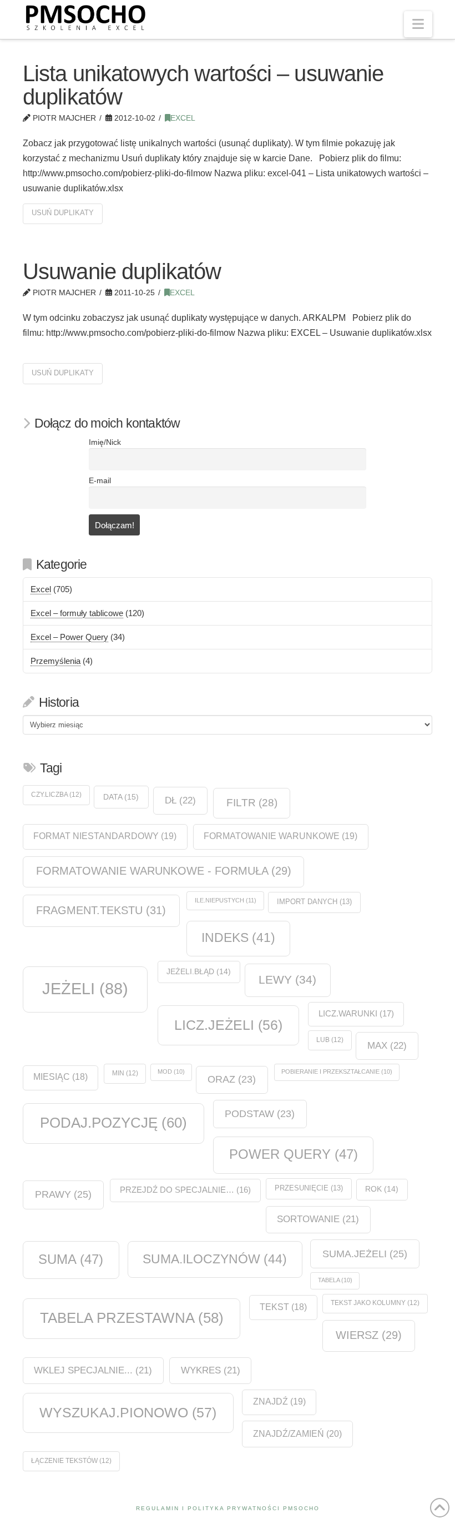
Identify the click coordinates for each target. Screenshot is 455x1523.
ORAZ (232, 1079)
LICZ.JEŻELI (228, 1025)
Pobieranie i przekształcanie (336, 1071)
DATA (121, 796)
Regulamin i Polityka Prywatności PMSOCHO (228, 1508)
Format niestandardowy (104, 836)
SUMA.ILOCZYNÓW (215, 1259)
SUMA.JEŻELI (364, 1253)
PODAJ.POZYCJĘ (113, 1122)
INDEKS (238, 938)
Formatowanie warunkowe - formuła (163, 871)
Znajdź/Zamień (297, 1433)
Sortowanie (318, 1219)
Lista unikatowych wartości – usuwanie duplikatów (203, 85)
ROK (381, 1189)
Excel (182, 118)
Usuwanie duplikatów (122, 271)
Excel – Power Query (69, 637)
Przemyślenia (55, 661)
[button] (418, 24)
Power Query (293, 1154)
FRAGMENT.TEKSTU (101, 910)
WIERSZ (369, 1335)
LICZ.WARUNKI (356, 1013)
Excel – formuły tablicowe (77, 613)
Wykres (210, 1370)
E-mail (100, 481)
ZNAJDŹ (279, 1401)
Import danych (314, 901)
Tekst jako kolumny (375, 1303)
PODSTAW (260, 1113)
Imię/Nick (105, 442)
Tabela (335, 1280)
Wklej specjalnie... (93, 1370)
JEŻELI (85, 988)
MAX (387, 1045)
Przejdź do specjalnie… (185, 1189)
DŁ (180, 800)
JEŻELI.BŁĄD (198, 972)
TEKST (283, 1307)
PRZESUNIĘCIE (309, 1188)
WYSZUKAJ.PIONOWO (127, 1412)
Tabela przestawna (132, 1318)
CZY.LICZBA (56, 794)
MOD (171, 1071)
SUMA (70, 1259)
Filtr (251, 802)
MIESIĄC (60, 1077)
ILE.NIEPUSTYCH (225, 900)
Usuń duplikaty (63, 213)
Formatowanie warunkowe (280, 836)
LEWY (287, 979)
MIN (125, 1073)
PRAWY (63, 1194)
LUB (329, 1040)
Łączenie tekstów (71, 1461)
